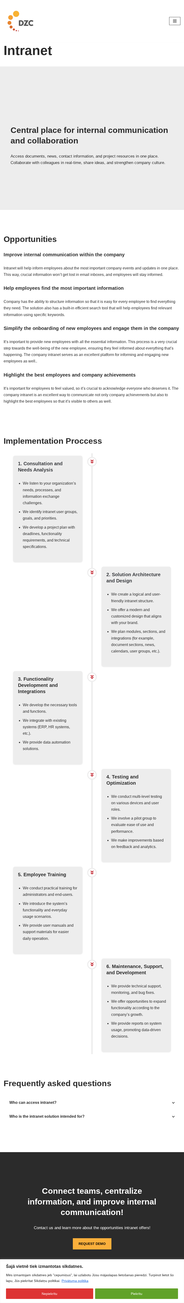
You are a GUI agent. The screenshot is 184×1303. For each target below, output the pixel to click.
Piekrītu (136, 1294)
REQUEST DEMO (92, 1244)
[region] (92, 1281)
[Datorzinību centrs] (21, 21)
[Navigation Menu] (174, 21)
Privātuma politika (75, 1281)
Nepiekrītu (49, 1294)
